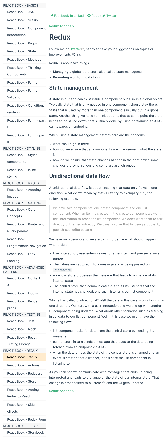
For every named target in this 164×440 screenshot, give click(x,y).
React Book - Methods (24, 59)
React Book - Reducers (24, 373)
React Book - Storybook (25, 432)
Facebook (61, 16)
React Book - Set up (22, 20)
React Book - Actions (23, 365)
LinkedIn (80, 16)
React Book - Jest (20, 321)
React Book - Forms (22, 82)
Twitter (111, 16)
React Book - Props (22, 43)
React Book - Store (21, 381)
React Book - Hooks (22, 293)
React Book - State (21, 51)
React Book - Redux (22, 357)
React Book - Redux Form (26, 419)
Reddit (96, 16)
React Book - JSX (20, 12)
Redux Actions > (61, 26)
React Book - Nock (21, 329)
